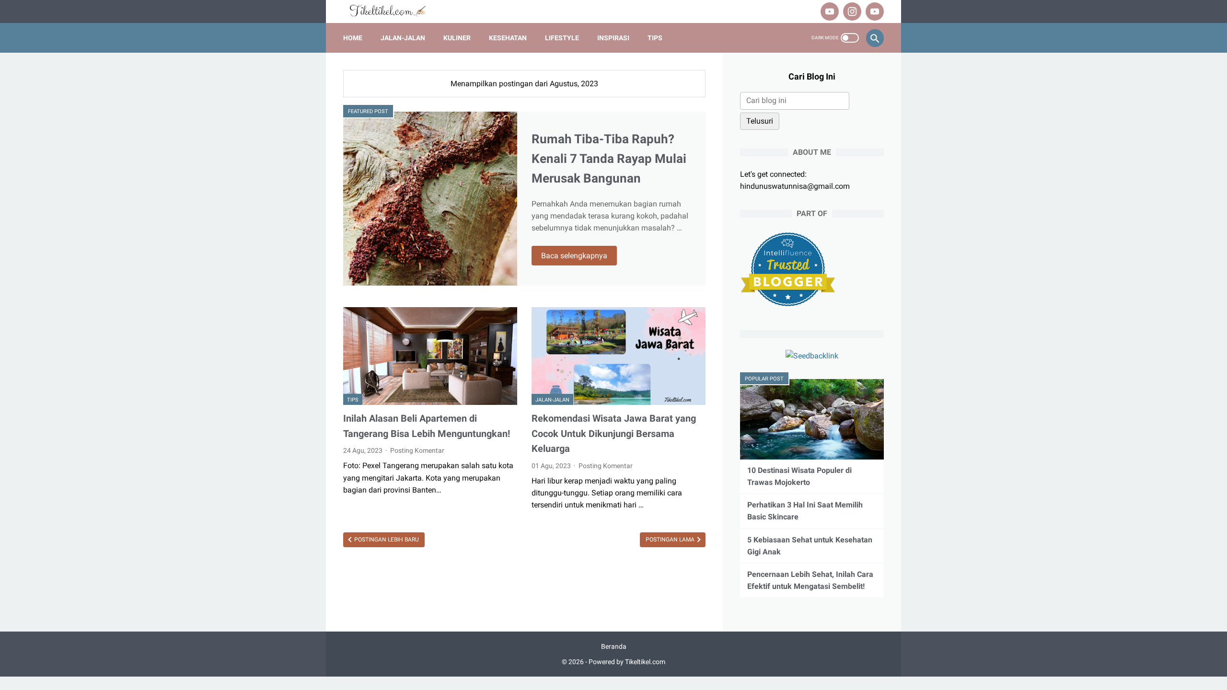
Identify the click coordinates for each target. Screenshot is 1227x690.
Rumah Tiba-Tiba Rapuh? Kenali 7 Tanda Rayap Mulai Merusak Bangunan (609, 158)
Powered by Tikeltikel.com (627, 662)
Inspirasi (613, 38)
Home (352, 38)
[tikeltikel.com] (392, 11)
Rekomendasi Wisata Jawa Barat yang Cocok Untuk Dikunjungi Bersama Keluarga (614, 433)
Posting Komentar (417, 450)
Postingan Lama (671, 539)
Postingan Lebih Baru (386, 539)
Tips (655, 38)
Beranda (613, 646)
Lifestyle (562, 38)
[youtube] (828, 11)
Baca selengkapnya (574, 255)
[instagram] (851, 11)
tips (353, 400)
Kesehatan (508, 38)
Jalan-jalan (403, 38)
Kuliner (457, 38)
